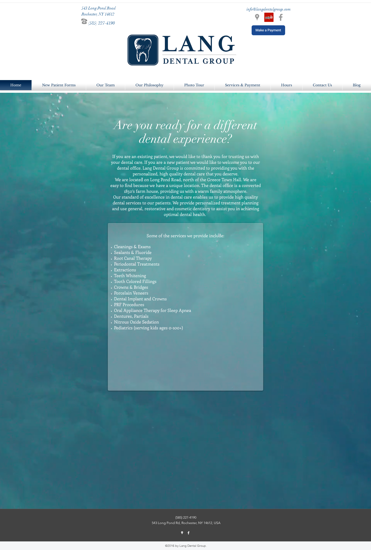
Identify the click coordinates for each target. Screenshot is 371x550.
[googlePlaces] (182, 533)
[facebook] (188, 533)
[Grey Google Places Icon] (257, 17)
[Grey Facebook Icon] (280, 17)
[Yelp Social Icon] (269, 17)
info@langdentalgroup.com (268, 9)
